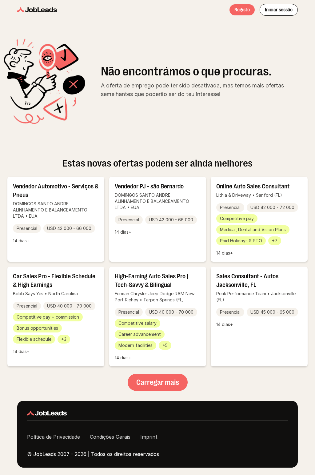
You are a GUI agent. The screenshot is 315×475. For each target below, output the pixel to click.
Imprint (149, 437)
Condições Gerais (110, 437)
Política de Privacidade (53, 437)
